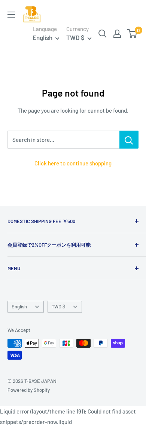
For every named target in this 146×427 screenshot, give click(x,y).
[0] (132, 33)
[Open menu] (11, 15)
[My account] (117, 34)
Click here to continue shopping (73, 163)
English (19, 306)
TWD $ (58, 306)
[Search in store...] (129, 140)
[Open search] (102, 34)
